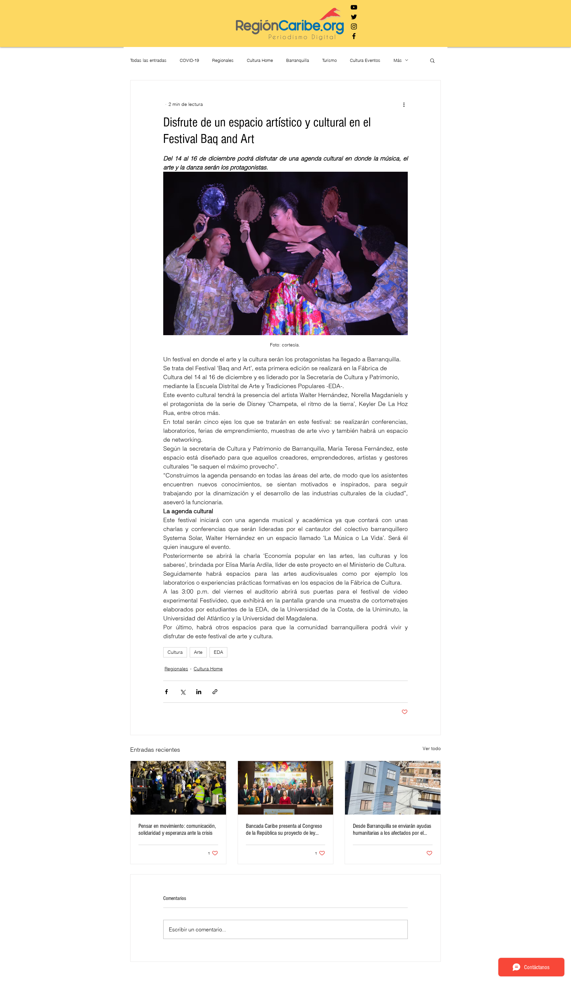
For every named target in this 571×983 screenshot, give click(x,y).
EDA (218, 652)
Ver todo (432, 748)
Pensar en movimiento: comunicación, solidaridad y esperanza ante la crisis (177, 829)
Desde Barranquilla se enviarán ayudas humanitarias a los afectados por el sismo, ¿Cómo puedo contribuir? (392, 829)
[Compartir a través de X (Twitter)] (182, 692)
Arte (198, 652)
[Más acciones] (404, 104)
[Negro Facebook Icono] (354, 36)
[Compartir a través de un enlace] (215, 692)
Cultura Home (260, 60)
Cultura (175, 652)
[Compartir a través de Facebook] (166, 692)
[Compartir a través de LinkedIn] (199, 692)
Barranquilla (297, 60)
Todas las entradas (148, 60)
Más (398, 60)
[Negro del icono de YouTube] (354, 7)
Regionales (223, 60)
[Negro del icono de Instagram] (354, 26)
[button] (432, 60)
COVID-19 (189, 60)
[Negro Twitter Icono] (354, 17)
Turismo (329, 60)
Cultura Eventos (365, 60)
